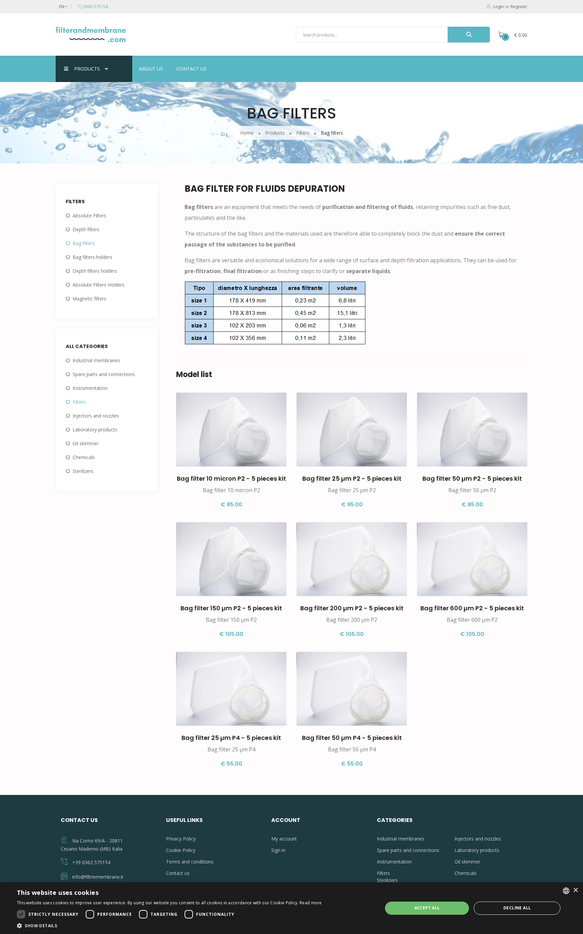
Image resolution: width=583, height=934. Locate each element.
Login (498, 6)
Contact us (191, 68)
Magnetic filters (89, 298)
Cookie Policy (180, 850)
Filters (79, 402)
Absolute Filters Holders (98, 285)
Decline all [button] (517, 908)
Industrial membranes (96, 360)
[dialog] (291, 908)
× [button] (575, 890)
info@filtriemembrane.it (97, 877)
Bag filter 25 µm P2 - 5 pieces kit (351, 478)
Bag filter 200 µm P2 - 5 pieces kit (352, 608)
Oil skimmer (86, 443)
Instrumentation (90, 388)
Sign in (278, 850)
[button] (169, 925)
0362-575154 (95, 6)
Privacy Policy (181, 838)
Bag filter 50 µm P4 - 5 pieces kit (352, 737)
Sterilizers (83, 471)
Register (518, 6)
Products (87, 68)
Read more (311, 903)
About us (151, 68)
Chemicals (84, 457)
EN (61, 6)
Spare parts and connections (104, 374)
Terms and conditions (190, 861)
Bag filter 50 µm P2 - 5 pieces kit (472, 478)
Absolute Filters (89, 215)
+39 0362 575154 (91, 862)
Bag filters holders (92, 257)
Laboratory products (95, 429)
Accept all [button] (427, 908)
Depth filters (86, 229)
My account (284, 838)
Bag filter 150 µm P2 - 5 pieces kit (231, 608)
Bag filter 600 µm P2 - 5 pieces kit (472, 608)
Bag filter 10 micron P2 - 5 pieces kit (231, 478)
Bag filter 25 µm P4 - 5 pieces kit (231, 737)
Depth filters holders (95, 271)
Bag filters (84, 243)
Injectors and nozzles (96, 415)
